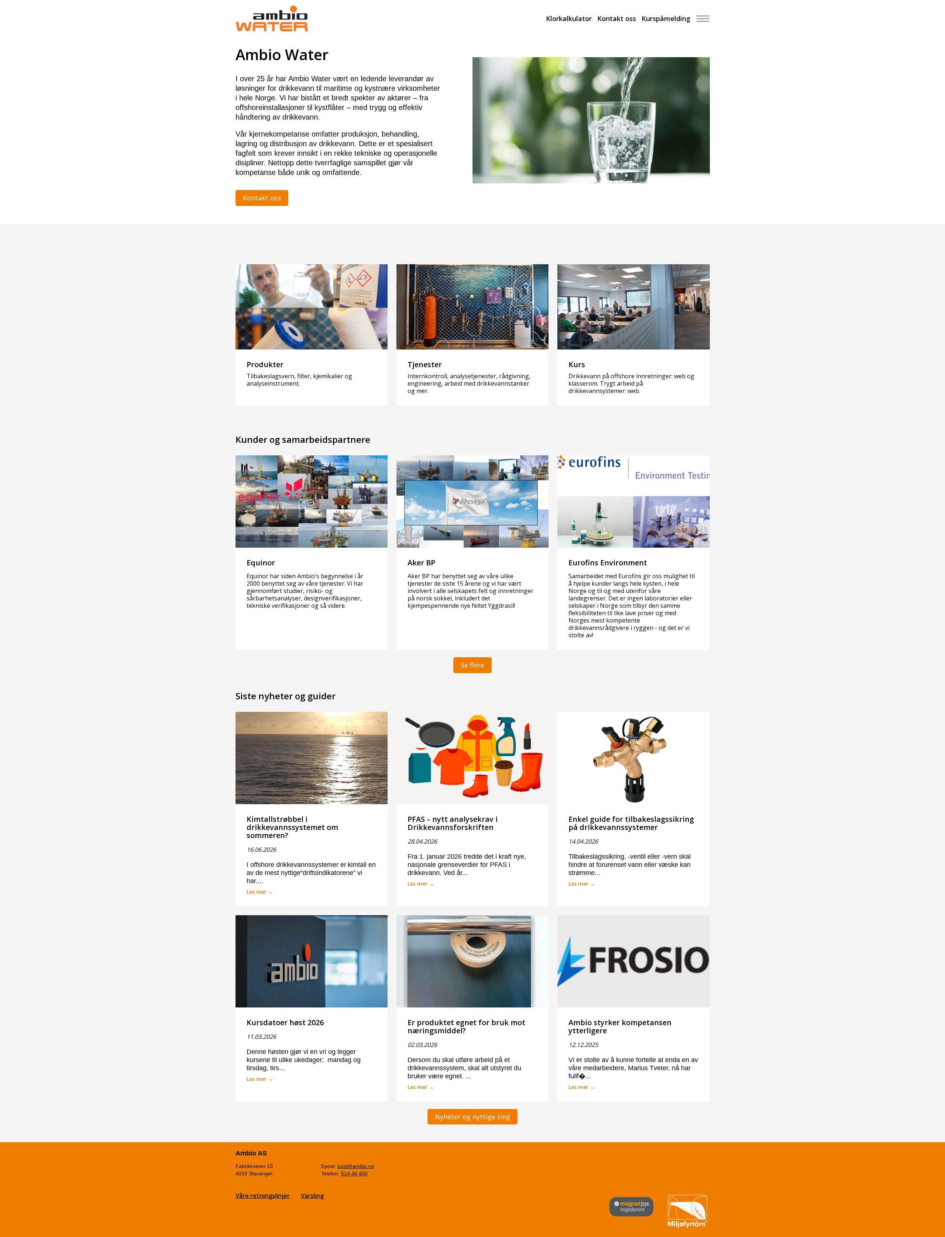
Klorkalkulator (569, 18)
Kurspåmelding (666, 18)
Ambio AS (251, 1153)
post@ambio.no (355, 1166)
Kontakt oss (616, 18)
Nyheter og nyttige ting (472, 1116)
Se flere (472, 665)
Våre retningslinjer (263, 1195)
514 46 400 (354, 1173)
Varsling (312, 1195)
